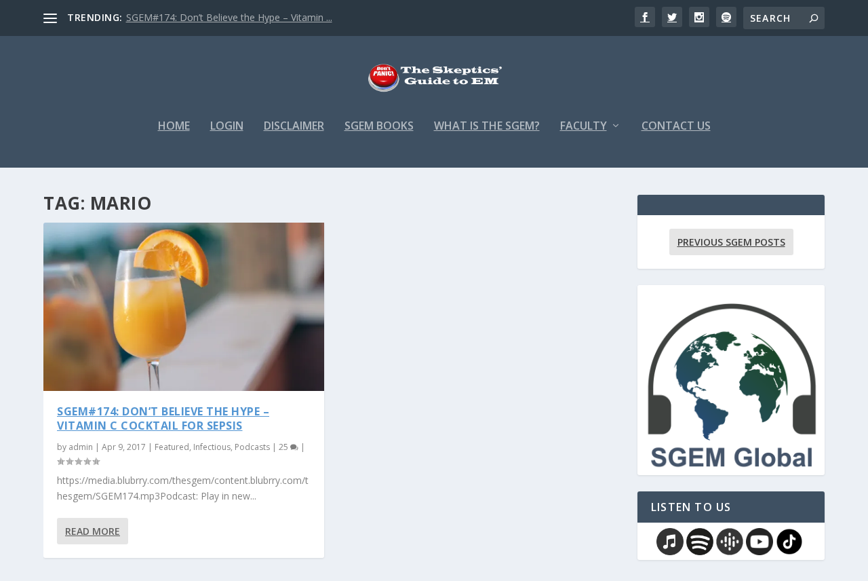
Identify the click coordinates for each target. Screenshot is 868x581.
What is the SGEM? (487, 126)
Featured (172, 447)
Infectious (212, 447)
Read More (92, 531)
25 (284, 447)
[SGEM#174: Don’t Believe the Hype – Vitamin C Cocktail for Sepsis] (183, 307)
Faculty (583, 126)
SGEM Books (379, 126)
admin (80, 447)
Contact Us (676, 126)
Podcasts (252, 447)
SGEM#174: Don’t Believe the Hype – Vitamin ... (229, 17)
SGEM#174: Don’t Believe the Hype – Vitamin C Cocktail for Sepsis (163, 418)
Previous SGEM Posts (731, 242)
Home (174, 126)
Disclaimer (294, 126)
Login (226, 126)
